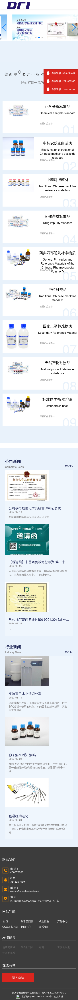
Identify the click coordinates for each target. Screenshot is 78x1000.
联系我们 (44, 926)
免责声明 (58, 996)
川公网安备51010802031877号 (36, 996)
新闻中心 (26, 926)
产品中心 (62, 921)
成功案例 (44, 921)
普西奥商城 (8, 952)
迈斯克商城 (8, 947)
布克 (41, 947)
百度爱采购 (63, 947)
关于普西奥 (27, 921)
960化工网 (27, 947)
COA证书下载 (10, 926)
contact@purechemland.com (24, 891)
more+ (69, 465)
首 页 (5, 921)
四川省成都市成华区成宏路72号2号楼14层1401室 (34, 900)
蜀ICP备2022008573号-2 (54, 992)
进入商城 (18, 978)
